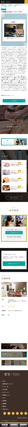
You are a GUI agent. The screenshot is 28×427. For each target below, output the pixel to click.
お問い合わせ (5, 409)
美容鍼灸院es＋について (8, 384)
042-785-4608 (14, 236)
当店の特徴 (5, 389)
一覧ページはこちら (14, 197)
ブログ (4, 398)
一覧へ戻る (14, 101)
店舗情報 (4, 403)
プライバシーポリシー (22, 417)
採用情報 (4, 400)
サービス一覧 (5, 386)
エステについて (6, 392)
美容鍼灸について (6, 395)
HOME (4, 381)
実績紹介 (4, 406)
